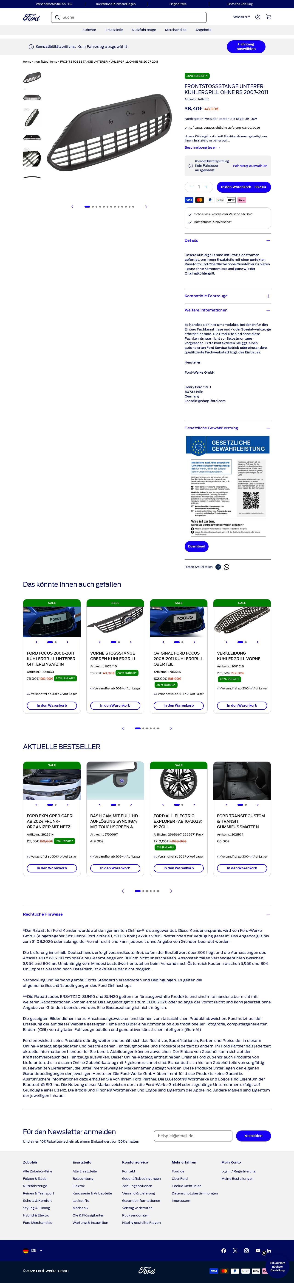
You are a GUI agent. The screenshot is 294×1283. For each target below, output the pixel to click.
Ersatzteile (114, 30)
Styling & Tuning (36, 1208)
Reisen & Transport (38, 1193)
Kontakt (128, 1171)
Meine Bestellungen (237, 1178)
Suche (68, 17)
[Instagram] (246, 1250)
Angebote (203, 30)
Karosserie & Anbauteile (92, 1193)
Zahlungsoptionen (137, 1186)
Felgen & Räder (35, 1178)
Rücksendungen (135, 1215)
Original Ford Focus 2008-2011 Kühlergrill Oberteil (178, 659)
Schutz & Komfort (37, 1200)
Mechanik (80, 1208)
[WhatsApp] (226, 567)
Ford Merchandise (37, 1223)
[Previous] (36, 642)
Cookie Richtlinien (186, 1186)
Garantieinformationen (141, 1200)
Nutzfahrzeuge (144, 30)
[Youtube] (258, 1250)
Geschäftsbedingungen (67, 985)
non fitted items (45, 61)
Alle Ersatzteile (85, 1171)
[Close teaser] (264, 1253)
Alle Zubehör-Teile (37, 1171)
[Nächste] (146, 206)
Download (196, 546)
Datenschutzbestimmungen (195, 1193)
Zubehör (89, 30)
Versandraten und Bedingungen (146, 980)
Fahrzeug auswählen (246, 46)
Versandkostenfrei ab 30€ (54, 4)
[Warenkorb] (268, 16)
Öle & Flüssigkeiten (88, 1215)
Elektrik (79, 1186)
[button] (277, 1266)
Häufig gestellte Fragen (141, 1223)
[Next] (67, 642)
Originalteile (178, 4)
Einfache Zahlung (240, 4)
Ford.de (178, 1171)
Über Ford (180, 1178)
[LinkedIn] (269, 1251)
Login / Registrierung (238, 1171)
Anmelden (253, 1135)
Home (27, 61)
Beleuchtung (83, 1178)
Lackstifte (81, 1200)
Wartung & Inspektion (90, 1223)
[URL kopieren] (219, 567)
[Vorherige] (72, 206)
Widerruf (241, 17)
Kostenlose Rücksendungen (116, 4)
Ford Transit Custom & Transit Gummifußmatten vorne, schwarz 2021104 (241, 827)
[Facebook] (223, 1250)
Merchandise (175, 30)
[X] (235, 1250)
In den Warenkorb (52, 705)
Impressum (181, 1200)
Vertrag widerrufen (137, 1208)
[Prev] (123, 728)
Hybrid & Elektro (36, 1215)
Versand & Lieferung (138, 1193)
